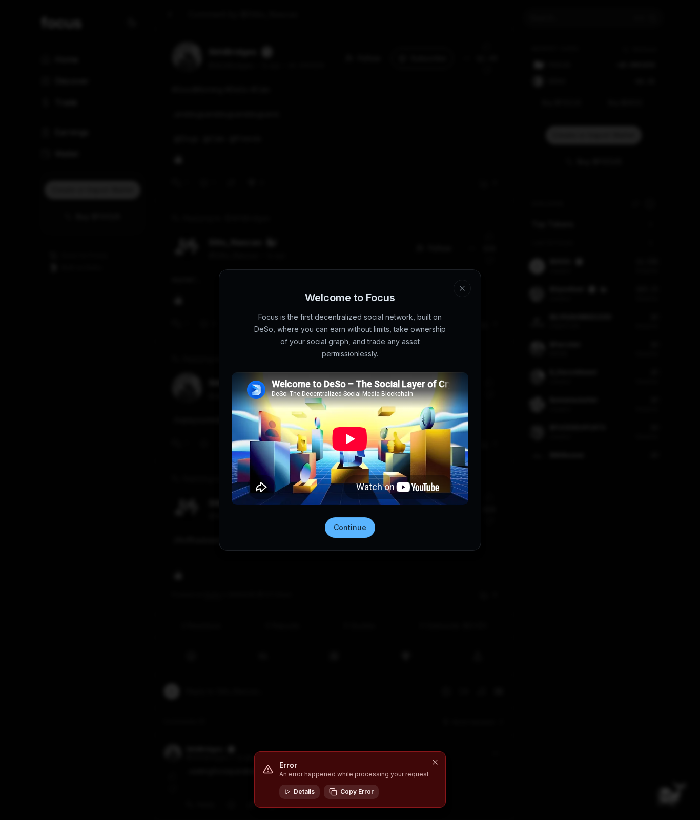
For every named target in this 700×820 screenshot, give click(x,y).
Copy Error (357, 791)
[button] (435, 762)
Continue (350, 527)
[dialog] (350, 779)
